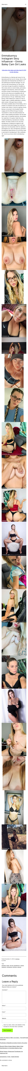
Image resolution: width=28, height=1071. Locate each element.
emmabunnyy (17, 965)
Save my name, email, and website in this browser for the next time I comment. (14, 1025)
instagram (4, 967)
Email (4, 1012)
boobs (7, 965)
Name (4, 1005)
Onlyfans (17, 959)
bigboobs (4, 965)
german (22, 965)
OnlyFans (15, 967)
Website (4, 1018)
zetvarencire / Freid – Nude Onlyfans (9, 1056)
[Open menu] (25, 4)
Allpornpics (4, 4)
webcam (19, 967)
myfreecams (9, 967)
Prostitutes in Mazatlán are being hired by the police (13, 1043)
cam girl (11, 965)
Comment (5, 990)
